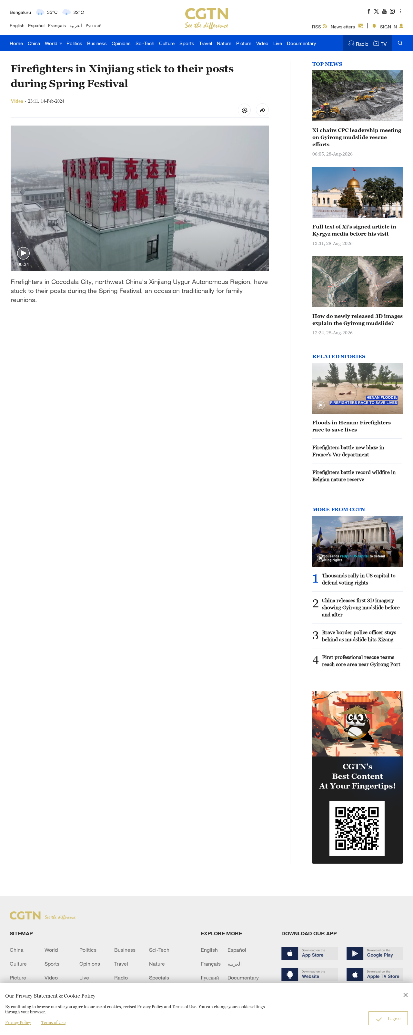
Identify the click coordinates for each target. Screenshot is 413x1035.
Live (277, 43)
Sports (186, 43)
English (17, 25)
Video (262, 43)
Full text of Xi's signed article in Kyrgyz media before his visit (354, 230)
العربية (75, 25)
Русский (94, 25)
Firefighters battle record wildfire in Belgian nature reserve (354, 475)
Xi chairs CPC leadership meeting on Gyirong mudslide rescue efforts (356, 137)
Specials (159, 977)
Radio (362, 44)
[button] (23, 253)
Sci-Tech (145, 43)
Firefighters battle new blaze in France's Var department (348, 450)
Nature (224, 43)
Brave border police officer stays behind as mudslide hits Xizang (359, 635)
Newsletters (343, 26)
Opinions (121, 43)
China (34, 43)
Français (57, 25)
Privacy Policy (18, 1022)
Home (16, 43)
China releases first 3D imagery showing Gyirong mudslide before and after (361, 607)
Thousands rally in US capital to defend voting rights (359, 579)
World (52, 43)
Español (36, 25)
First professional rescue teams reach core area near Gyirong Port (361, 660)
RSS (316, 26)
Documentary (301, 43)
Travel (205, 43)
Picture (243, 43)
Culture (167, 43)
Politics (74, 43)
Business (97, 43)
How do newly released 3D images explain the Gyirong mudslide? (357, 319)
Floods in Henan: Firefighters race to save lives (351, 426)
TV (384, 44)
